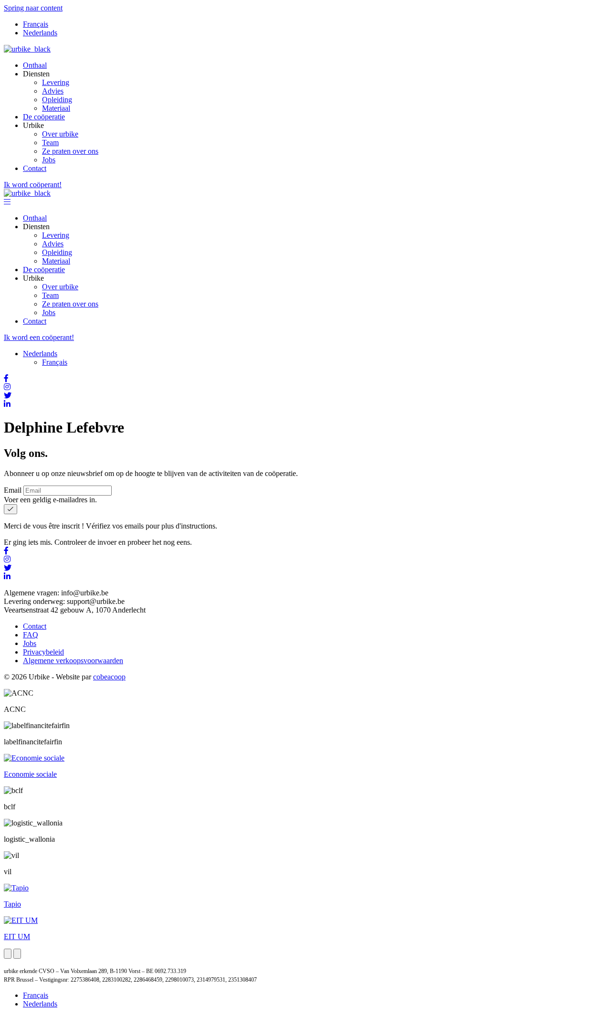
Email (12, 490)
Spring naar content (33, 8)
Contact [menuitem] (34, 168)
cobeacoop (109, 677)
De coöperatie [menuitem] (44, 117)
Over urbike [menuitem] (60, 134)
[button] (7, 202)
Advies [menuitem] (52, 91)
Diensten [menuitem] (36, 74)
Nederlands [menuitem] (40, 33)
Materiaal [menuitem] (56, 108)
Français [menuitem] (35, 24)
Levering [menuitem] (55, 82)
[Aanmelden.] (10, 509)
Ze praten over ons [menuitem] (70, 151)
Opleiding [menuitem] (57, 99)
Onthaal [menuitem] (35, 65)
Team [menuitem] (50, 142)
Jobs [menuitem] (48, 160)
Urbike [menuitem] (33, 125)
